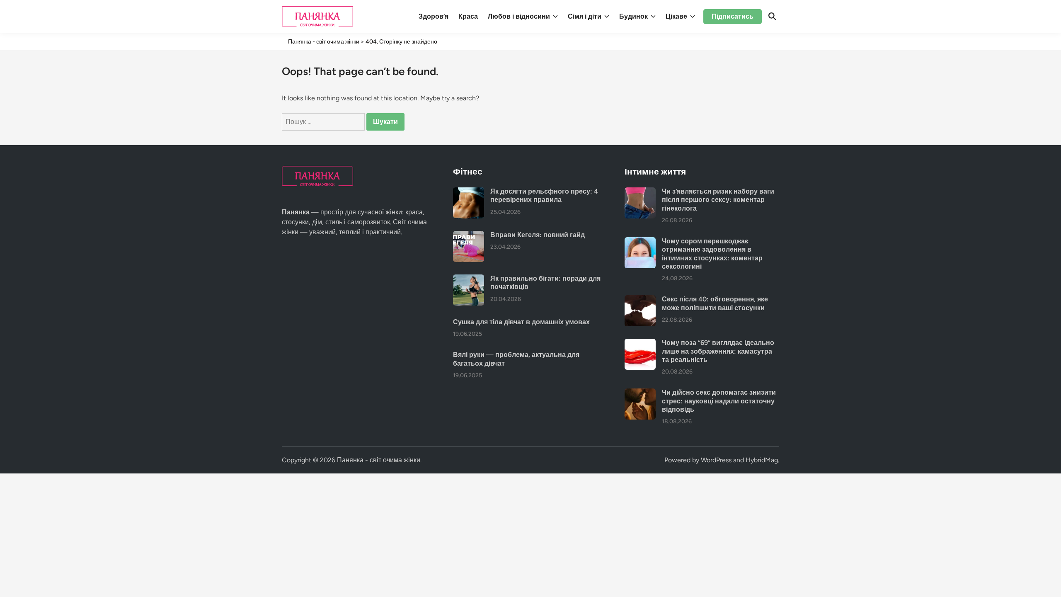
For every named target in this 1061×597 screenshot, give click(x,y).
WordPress (716, 460)
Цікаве (676, 16)
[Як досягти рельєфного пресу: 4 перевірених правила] (468, 192)
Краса (468, 16)
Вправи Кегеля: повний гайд (537, 235)
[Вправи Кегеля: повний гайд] (468, 236)
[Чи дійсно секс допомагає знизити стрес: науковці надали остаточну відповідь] (640, 393)
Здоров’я (433, 16)
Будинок (633, 16)
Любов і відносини (519, 16)
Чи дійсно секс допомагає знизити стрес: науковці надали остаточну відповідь (719, 400)
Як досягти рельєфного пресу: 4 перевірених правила (544, 195)
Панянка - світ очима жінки (378, 460)
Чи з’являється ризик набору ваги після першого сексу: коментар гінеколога (718, 199)
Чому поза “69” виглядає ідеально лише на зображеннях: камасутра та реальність (718, 351)
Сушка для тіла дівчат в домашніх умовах (521, 322)
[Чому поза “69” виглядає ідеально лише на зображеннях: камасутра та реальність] (640, 343)
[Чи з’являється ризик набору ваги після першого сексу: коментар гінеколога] (640, 192)
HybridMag (762, 460)
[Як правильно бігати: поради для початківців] (468, 279)
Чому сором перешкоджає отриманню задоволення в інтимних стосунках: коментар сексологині (712, 253)
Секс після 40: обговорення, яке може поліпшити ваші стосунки (715, 303)
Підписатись (732, 16)
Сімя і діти (584, 16)
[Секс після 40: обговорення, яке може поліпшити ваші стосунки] (640, 300)
